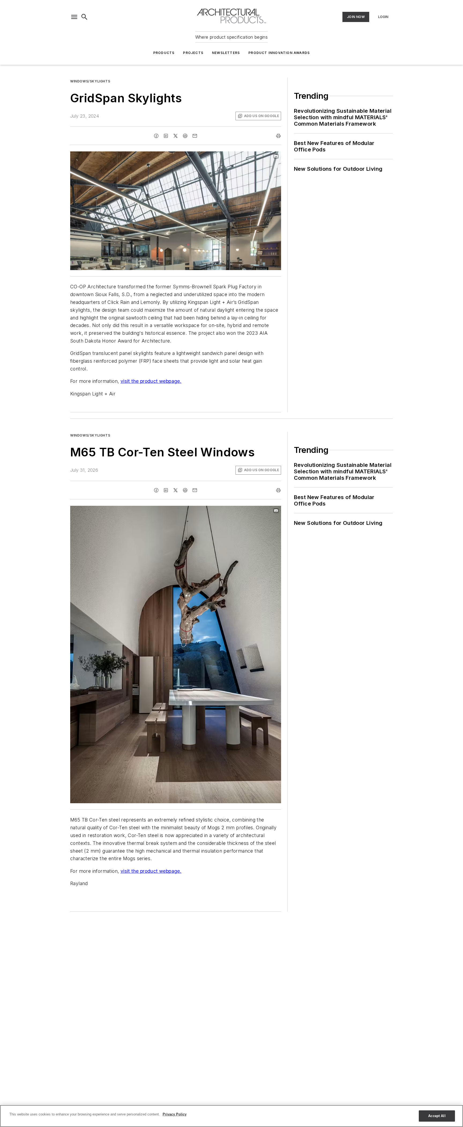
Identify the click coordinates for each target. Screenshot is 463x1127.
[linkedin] (166, 136)
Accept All (436, 1116)
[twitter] (175, 136)
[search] (84, 17)
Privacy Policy (174, 1114)
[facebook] (156, 136)
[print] (278, 136)
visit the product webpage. (151, 381)
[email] (194, 136)
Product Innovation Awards (279, 53)
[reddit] (185, 136)
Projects (193, 53)
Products (164, 53)
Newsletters (226, 53)
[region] (231, 1116)
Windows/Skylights (90, 81)
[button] (74, 17)
